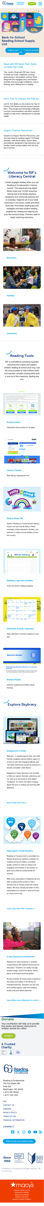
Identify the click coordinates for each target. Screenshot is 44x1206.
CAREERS (7, 1109)
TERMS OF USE (10, 1116)
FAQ (4, 1101)
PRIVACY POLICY (10, 1112)
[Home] (9, 2)
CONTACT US (9, 1105)
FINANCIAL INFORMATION (13, 1120)
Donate (9, 1036)
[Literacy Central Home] (20, 2)
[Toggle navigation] (40, 3)
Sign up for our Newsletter (19, 1141)
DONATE (32, 3)
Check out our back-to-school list (23, 51)
